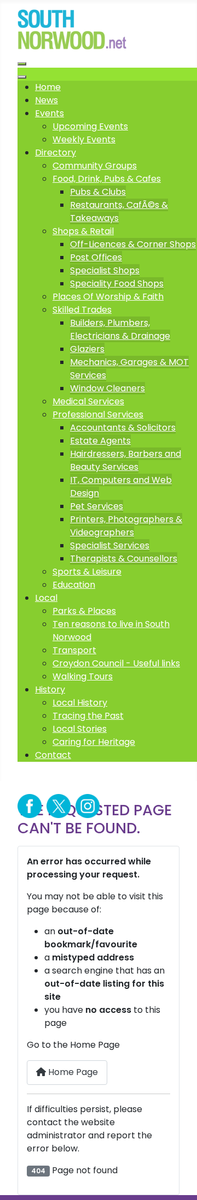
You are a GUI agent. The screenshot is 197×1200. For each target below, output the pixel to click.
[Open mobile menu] (22, 63)
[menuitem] (48, 87)
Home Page (72, 1072)
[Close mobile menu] (22, 77)
